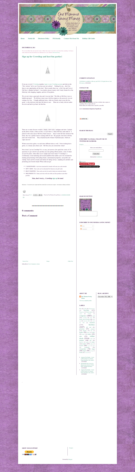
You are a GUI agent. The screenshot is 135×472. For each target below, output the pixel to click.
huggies (85, 330)
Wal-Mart (86, 310)
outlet (91, 338)
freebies (92, 324)
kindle (81, 332)
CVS (85, 308)
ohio (80, 336)
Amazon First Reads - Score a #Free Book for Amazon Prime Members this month (87, 358)
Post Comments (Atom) (34, 264)
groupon (93, 329)
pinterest (81, 342)
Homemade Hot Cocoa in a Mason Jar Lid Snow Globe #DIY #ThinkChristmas (87, 365)
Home (23, 38)
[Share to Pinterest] (41, 195)
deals (91, 317)
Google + (81, 144)
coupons (82, 315)
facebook (92, 322)
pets (91, 340)
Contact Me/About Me (71, 38)
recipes (84, 344)
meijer (89, 334)
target (84, 351)
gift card (88, 327)
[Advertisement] (96, 60)
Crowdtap (36, 84)
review (81, 345)
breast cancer (89, 312)
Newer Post (25, 261)
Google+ (71, 448)
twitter (80, 352)
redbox (91, 344)
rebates (93, 342)
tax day (91, 350)
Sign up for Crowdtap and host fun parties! (42, 56)
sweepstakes (82, 349)
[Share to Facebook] (40, 195)
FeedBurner (99, 157)
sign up (54, 178)
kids (91, 330)
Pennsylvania (92, 308)
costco (80, 313)
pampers (81, 340)
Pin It (30, 195)
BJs (80, 308)
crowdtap (85, 317)
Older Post (70, 261)
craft (94, 316)
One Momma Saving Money (86, 297)
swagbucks (87, 347)
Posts (83, 226)
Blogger (70, 459)
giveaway (81, 329)
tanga (93, 349)
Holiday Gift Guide (88, 38)
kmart (88, 332)
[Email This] (34, 195)
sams (94, 345)
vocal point (87, 352)
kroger (83, 334)
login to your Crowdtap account (53, 84)
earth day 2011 (86, 321)
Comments (84, 229)
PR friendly (56, 38)
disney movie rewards (84, 319)
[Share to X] (38, 195)
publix (87, 342)
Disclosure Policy (43, 38)
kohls (93, 332)
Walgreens (81, 312)
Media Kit (31, 38)
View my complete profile (85, 300)
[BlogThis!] (36, 195)
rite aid (89, 345)
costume (89, 313)
